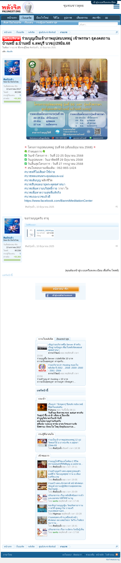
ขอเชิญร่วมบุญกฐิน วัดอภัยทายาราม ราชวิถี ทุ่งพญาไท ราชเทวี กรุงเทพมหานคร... (65, 508)
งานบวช (13, 47)
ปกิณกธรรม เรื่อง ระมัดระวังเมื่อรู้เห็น (66, 529)
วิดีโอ (56, 17)
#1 (117, 206)
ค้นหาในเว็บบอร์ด (12, 22)
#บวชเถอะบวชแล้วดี (37, 196)
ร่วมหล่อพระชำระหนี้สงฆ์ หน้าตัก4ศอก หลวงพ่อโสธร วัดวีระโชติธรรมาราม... (66, 520)
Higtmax (57, 513)
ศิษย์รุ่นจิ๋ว (34, 47)
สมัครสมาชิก (60, 289)
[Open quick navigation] (117, 32)
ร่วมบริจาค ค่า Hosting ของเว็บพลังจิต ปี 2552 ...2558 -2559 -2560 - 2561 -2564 (65, 368)
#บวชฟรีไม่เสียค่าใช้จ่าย (39, 172)
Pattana (52, 410)
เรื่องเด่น (29, 22)
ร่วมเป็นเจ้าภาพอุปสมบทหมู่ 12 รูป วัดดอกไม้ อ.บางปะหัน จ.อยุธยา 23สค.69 (64, 442)
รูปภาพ (68, 17)
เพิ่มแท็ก (10, 51)
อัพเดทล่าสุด (62, 339)
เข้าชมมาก (43, 455)
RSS (117, 554)
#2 (117, 246)
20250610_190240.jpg (45, 230)
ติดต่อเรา (77, 555)
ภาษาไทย (7, 555)
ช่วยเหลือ (90, 555)
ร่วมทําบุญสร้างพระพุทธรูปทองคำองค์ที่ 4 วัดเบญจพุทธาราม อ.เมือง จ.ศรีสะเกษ (64, 474)
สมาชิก (96, 17)
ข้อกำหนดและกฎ (112, 559)
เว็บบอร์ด (27, 17)
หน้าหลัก (100, 555)
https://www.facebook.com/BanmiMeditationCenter (58, 200)
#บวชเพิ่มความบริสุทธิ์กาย (40, 188)
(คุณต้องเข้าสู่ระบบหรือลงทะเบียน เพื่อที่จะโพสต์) (92, 270)
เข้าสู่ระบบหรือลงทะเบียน (104, 2)
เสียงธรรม (82, 17)
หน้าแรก (12, 17)
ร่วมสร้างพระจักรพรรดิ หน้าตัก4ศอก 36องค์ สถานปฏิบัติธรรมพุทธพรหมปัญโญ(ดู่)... (65, 486)
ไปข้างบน (109, 555)
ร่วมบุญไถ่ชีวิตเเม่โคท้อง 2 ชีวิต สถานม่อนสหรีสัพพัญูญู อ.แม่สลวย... (65, 462)
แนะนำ (42, 398)
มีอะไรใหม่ (42, 17)
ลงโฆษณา (67, 555)
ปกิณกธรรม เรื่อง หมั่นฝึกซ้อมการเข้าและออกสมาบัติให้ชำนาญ (66, 496)
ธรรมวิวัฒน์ (54, 353)
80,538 (18, 92)
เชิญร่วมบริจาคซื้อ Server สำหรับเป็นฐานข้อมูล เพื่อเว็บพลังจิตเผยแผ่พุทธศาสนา (65, 347)
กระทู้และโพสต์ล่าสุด (46, 22)
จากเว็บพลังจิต (45, 339)
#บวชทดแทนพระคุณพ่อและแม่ (43, 176)
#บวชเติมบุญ (32, 180)
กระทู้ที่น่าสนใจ (46, 434)
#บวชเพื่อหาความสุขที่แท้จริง (42, 192)
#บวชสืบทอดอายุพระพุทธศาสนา (44, 184)
